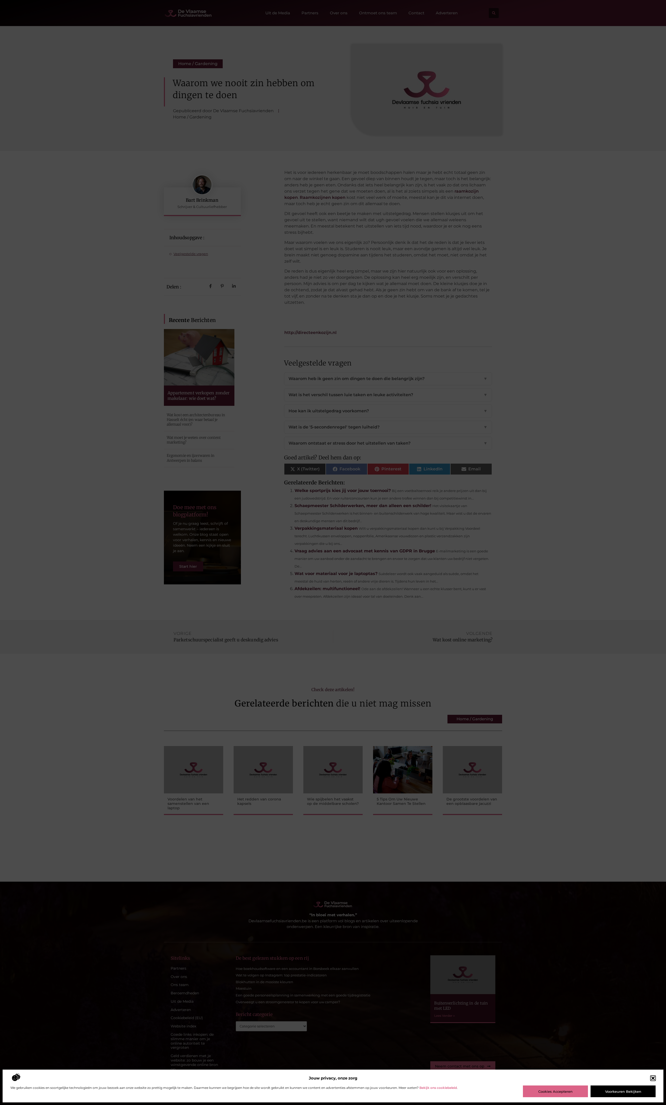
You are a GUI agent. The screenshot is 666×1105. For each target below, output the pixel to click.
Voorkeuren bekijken (623, 1091)
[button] (653, 1078)
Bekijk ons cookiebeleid (438, 1088)
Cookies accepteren (555, 1091)
